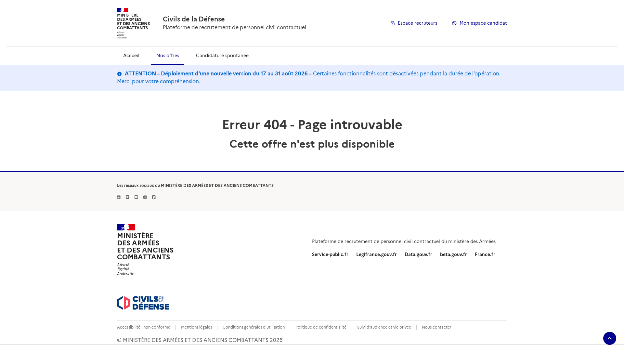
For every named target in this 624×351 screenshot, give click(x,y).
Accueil (131, 55)
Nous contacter (436, 327)
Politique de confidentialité (320, 327)
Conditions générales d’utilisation (254, 327)
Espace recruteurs (417, 23)
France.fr (485, 254)
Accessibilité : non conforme (143, 327)
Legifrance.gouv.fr (376, 254)
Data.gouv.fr (418, 254)
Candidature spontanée (222, 55)
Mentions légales (196, 327)
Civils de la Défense (194, 19)
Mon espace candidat (483, 23)
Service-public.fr (330, 254)
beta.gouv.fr (453, 254)
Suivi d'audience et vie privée (384, 327)
